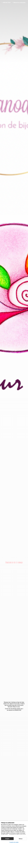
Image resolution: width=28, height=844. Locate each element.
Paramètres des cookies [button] (14, 842)
